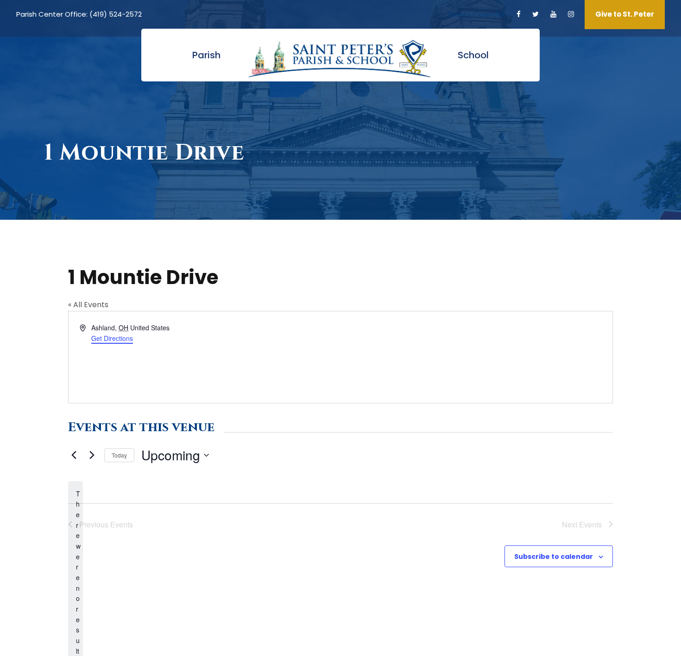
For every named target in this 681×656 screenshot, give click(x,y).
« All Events (88, 304)
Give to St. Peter (624, 14)
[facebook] (519, 14)
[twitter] (535, 14)
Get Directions (112, 338)
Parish (206, 55)
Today (119, 455)
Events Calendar (476, 14)
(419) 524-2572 (115, 14)
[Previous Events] (73, 455)
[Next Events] (91, 455)
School (473, 55)
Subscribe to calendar (553, 556)
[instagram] (571, 14)
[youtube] (553, 14)
